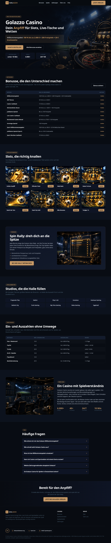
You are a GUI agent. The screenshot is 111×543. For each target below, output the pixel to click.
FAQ (69, 3)
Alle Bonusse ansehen (34, 47)
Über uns (62, 3)
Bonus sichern (98, 86)
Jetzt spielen (98, 3)
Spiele (48, 3)
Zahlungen (55, 3)
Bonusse (41, 3)
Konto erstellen (14, 47)
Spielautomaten (61, 516)
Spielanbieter (61, 519)
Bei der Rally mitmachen (22, 263)
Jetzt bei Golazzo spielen (55, 499)
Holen (102, 96)
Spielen (25, 186)
